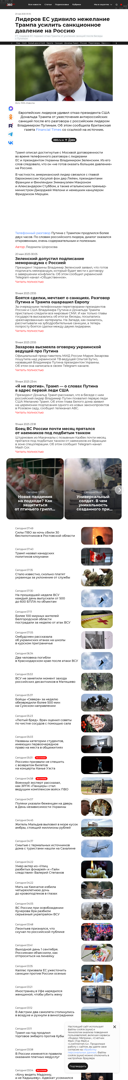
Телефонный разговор (32, 233)
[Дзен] (64, 140)
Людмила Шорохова (42, 247)
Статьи (48, 4)
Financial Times (48, 130)
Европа (50, 43)
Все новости (34, 4)
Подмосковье (62, 4)
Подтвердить (78, 1066)
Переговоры (94, 43)
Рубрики (76, 4)
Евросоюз (106, 43)
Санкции (59, 43)
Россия (83, 43)
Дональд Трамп (71, 43)
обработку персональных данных (82, 1051)
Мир (18, 43)
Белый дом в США (36, 43)
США (24, 43)
